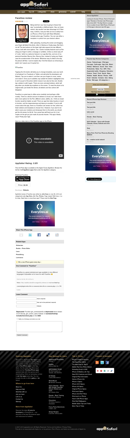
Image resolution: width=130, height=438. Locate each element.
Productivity (91, 69)
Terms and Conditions (54, 427)
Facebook (39, 235)
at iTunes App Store (22, 178)
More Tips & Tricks (78, 406)
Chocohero (52, 400)
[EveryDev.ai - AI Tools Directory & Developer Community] (100, 43)
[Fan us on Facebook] (108, 362)
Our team (34, 360)
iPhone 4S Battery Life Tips (81, 372)
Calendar (94, 78)
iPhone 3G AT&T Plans (79, 394)
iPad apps (105, 62)
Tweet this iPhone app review (30, 235)
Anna (51, 366)
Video (110, 66)
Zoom (25, 21)
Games (89, 62)
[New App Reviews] (21, 12)
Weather (89, 75)
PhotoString (20, 254)
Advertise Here (75, 78)
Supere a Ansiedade (54, 403)
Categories (42, 12)
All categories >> (104, 80)
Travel (95, 73)
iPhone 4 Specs (77, 381)
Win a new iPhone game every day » (29, 262)
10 (49, 402)
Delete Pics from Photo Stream (82, 367)
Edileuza (58, 397)
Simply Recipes (54, 412)
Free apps (90, 64)
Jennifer (52, 413)
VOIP (110, 75)
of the (40, 8)
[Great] (21, 21)
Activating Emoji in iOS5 (79, 369)
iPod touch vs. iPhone (79, 396)
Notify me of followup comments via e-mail (29, 319)
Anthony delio (58, 413)
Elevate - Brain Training (56, 395)
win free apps (21, 376)
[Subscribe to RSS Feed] (98, 362)
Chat (106, 66)
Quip (88, 128)
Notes (97, 69)
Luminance (19, 257)
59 (49, 371)
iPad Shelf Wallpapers (79, 401)
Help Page (53, 198)
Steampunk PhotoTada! (56, 359)
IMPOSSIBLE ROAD (55, 369)
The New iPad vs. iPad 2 (80, 364)
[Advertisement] (75, 45)
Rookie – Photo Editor (23, 248)
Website (26, 190)
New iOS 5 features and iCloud (82, 374)
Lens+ (18, 251)
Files (108, 69)
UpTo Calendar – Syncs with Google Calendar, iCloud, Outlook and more (98, 122)
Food (99, 73)
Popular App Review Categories (98, 59)
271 (50, 392)
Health (95, 75)
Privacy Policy (66, 427)
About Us (19, 387)
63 (49, 397)
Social (102, 66)
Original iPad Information (80, 377)
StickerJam (19, 245)
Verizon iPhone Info (78, 379)
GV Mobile (52, 376)
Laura (18, 290)
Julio (55, 408)
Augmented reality (92, 71)
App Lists (105, 64)
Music (111, 64)
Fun (37, 196)
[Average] (19, 21)
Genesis (52, 382)
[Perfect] (22, 21)
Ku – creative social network (96, 139)
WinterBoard (53, 381)
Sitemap (18, 401)
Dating (111, 78)
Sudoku (51, 364)
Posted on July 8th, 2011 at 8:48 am (25, 279)
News (108, 73)
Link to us (19, 397)
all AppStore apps (27, 170)
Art (34, 196)
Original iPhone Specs (79, 389)
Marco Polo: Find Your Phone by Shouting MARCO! (100, 134)
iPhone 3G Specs (77, 386)
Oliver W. (55, 366)
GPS (105, 69)
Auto (106, 78)
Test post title (91, 102)
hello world (90, 112)
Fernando (58, 382)
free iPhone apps (25, 366)
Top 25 (31, 12)
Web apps (95, 80)
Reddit (57, 235)
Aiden (51, 408)
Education (110, 71)
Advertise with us (21, 392)
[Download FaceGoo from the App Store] (22, 33)
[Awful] (16, 21)
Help (83, 12)
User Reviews (27, 21)
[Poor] (17, 21)
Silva (57, 392)
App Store (29, 196)
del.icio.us (48, 235)
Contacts (101, 78)
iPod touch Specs (77, 391)
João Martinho (58, 372)
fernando (52, 397)
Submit (73, 12)
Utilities (89, 66)
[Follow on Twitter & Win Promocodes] (103, 362)
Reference (96, 66)
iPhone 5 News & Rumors (80, 360)
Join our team (20, 394)
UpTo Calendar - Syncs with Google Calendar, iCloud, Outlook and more (56, 388)
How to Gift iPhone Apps (80, 399)
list (39, 378)
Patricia (52, 402)
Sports (104, 73)
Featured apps (96, 62)
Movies (100, 75)
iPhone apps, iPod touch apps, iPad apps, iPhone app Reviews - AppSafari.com (38, 4)
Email (89, 78)
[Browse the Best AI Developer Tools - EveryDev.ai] (39, 214)
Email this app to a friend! (21, 235)
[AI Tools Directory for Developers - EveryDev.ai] (100, 158)
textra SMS (53, 377)
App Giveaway (62, 12)
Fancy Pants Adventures (56, 407)
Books (89, 80)
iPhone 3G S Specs (78, 384)
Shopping (102, 71)
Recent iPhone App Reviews (96, 99)
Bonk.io (58, 377)
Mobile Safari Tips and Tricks (81, 403)
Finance (89, 73)
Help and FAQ (20, 389)
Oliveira (53, 392)
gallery (33, 378)
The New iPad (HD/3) (79, 362)
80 (49, 382)
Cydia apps (97, 64)
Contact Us (19, 399)
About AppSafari (92, 15)
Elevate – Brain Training (94, 117)
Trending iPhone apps (32, 370)
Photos (41, 196)
